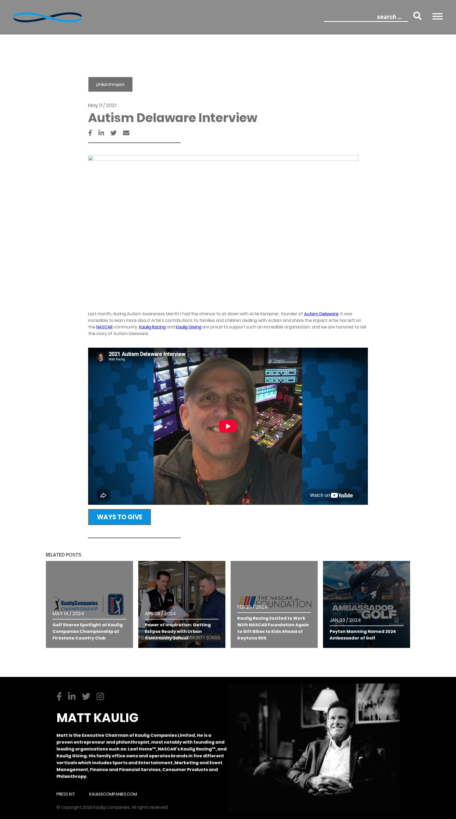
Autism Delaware (321, 314)
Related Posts (63, 554)
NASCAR (104, 327)
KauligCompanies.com (113, 794)
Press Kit (65, 794)
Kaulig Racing (152, 327)
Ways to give (119, 517)
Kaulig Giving (188, 327)
